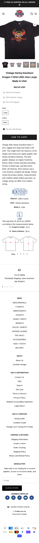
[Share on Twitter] (20, 254)
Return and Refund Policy (19, 456)
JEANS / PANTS (19, 319)
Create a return (19, 444)
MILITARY (19, 348)
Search (19, 385)
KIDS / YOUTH (19, 344)
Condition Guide (19, 423)
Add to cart (19, 137)
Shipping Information (19, 439)
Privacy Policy (19, 398)
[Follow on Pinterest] (19, 497)
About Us (19, 360)
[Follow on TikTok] (31, 497)
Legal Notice (20, 406)
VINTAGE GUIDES (19, 331)
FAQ (19, 381)
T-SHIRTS (19, 307)
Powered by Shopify (19, 514)
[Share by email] (27, 254)
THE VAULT (19, 335)
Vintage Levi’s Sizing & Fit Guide (19, 427)
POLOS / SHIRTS (19, 327)
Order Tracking (19, 448)
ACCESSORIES (19, 340)
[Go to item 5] (33, 65)
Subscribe (12, 488)
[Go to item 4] (26, 65)
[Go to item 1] (5, 65)
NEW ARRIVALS (19, 303)
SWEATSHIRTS (19, 311)
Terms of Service (19, 394)
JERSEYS (19, 323)
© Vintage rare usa (19, 511)
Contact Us (19, 377)
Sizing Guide (19, 419)
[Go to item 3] (19, 65)
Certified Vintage (19, 365)
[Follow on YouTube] (25, 497)
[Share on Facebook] (17, 254)
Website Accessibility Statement (19, 402)
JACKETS (19, 315)
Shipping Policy (19, 452)
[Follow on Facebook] (7, 497)
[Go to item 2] (12, 65)
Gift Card (19, 390)
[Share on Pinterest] (24, 254)
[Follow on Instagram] (13, 497)
